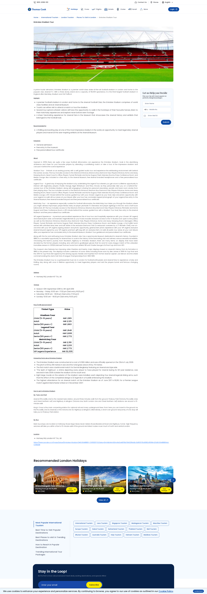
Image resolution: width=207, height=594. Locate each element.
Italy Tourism (116, 535)
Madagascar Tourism (140, 523)
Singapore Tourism (119, 523)
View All (102, 500)
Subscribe (94, 584)
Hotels (111, 9)
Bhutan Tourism (81, 535)
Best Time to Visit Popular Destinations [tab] (48, 531)
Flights (98, 9)
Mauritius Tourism (160, 523)
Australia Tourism (99, 535)
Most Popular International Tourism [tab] (48, 524)
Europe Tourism (81, 529)
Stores (155, 2)
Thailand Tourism (135, 529)
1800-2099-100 (42, 2)
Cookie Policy (166, 591)
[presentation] (33, 480)
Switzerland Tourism (116, 529)
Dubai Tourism (98, 529)
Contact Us (142, 2)
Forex (87, 9)
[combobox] (146, 109)
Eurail (134, 9)
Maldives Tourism (150, 535)
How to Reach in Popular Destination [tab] (47, 546)
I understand (198, 591)
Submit (166, 122)
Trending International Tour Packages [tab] (49, 553)
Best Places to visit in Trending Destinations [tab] (50, 538)
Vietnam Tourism (132, 535)
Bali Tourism (151, 529)
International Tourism (84, 523)
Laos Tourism (102, 523)
